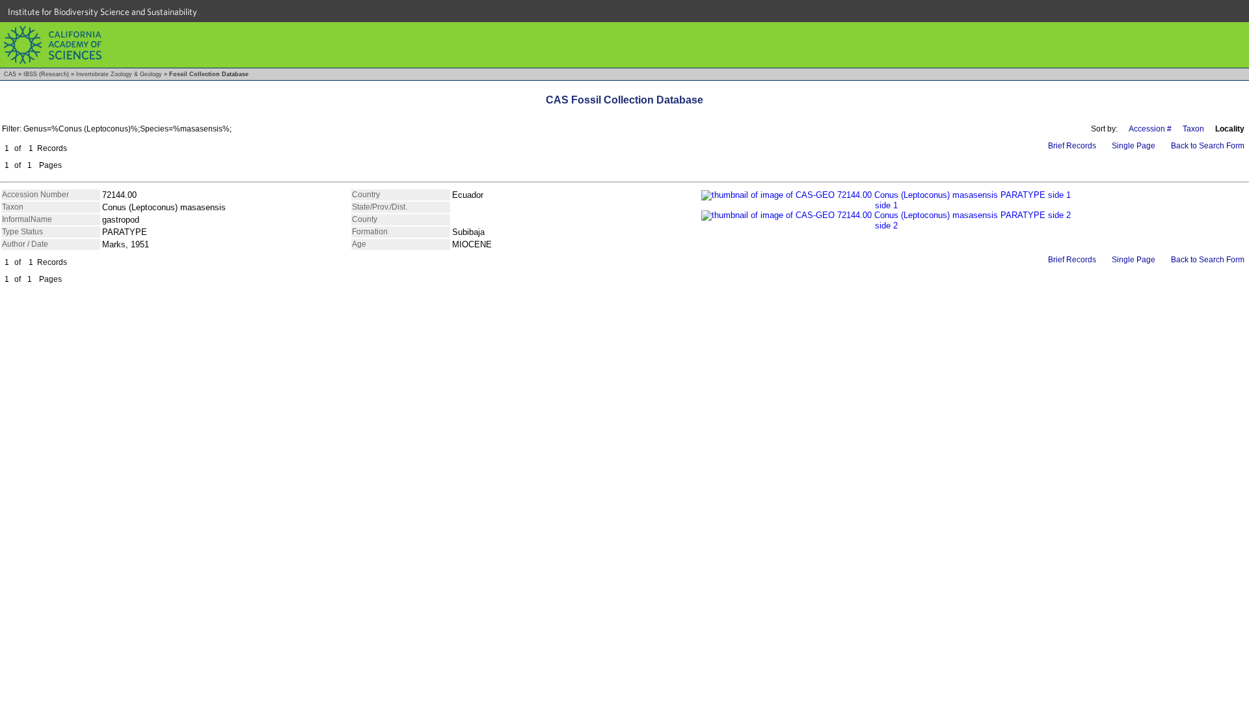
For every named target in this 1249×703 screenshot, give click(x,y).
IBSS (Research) (46, 74)
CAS (10, 74)
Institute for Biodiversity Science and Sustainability (102, 12)
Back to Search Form (1207, 145)
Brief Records (1072, 145)
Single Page (1133, 145)
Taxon (1193, 128)
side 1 (886, 205)
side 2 (886, 225)
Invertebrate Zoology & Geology (119, 74)
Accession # (1150, 128)
